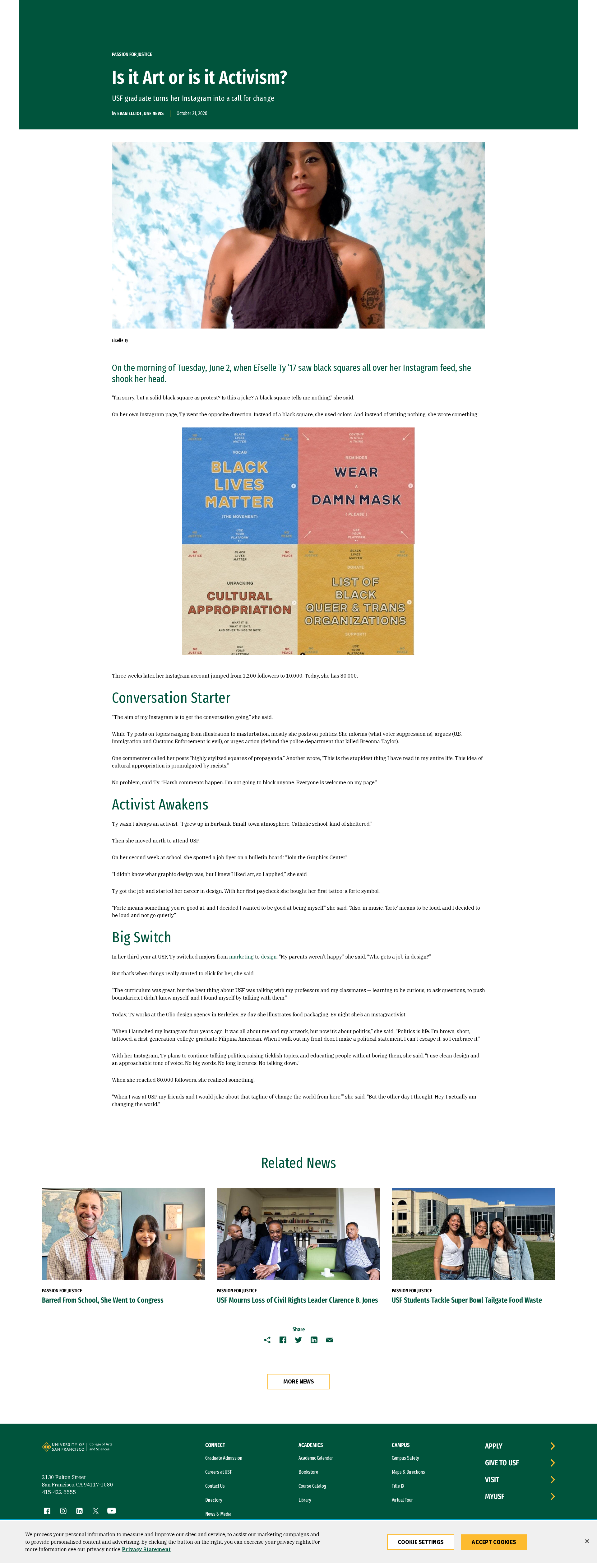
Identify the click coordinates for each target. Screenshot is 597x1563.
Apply (493, 1446)
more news (298, 1381)
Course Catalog (312, 1486)
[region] (298, 1542)
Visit (492, 1479)
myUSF (494, 1496)
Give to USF (502, 1463)
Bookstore (308, 1472)
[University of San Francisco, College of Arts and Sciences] (109, 1449)
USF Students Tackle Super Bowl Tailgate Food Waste (467, 1300)
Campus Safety (405, 1458)
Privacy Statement (146, 1549)
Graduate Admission (223, 1458)
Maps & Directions (408, 1472)
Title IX (398, 1486)
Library (304, 1500)
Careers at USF (218, 1472)
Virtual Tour (402, 1500)
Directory (213, 1500)
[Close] (587, 1541)
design (269, 957)
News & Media (218, 1514)
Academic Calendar (315, 1458)
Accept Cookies (494, 1542)
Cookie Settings (421, 1542)
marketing (241, 957)
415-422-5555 (59, 1492)
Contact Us (215, 1486)
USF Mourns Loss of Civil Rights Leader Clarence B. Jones (297, 1300)
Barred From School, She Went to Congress (103, 1300)
